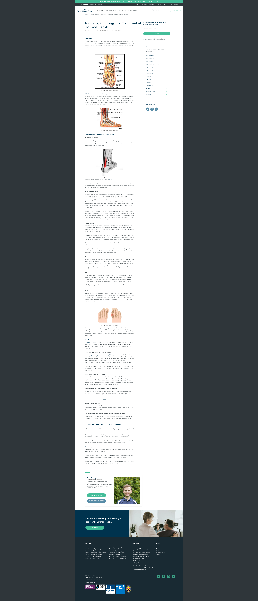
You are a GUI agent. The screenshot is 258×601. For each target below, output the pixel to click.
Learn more (155, 1)
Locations (128, 10)
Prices (158, 549)
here (110, 179)
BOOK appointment (96, 495)
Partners (158, 551)
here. (104, 399)
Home (86, 14)
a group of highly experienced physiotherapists (103, 355)
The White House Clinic (91, 342)
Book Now (95, 527)
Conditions (108, 10)
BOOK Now (175, 10)
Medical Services (161, 552)
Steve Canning (89, 30)
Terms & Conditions (153, 39)
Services (115, 10)
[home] (84, 10)
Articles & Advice (95, 14)
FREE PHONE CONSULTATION (96, 500)
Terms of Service (89, 577)
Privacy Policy (162, 39)
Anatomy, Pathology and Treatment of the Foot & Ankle (114, 14)
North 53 (93, 582)
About (135, 10)
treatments (100, 10)
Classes (121, 10)
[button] (100, 11)
